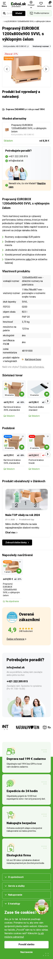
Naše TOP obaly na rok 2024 (22, 515)
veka (28, 259)
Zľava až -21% (11, 54)
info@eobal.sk (16, 667)
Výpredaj (9, 58)
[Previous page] (7, 69)
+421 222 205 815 (17, 681)
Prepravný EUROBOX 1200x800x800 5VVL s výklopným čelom (28, 128)
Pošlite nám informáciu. (32, 367)
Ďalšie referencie (15, 639)
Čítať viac (10, 532)
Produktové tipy (26, 519)
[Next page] (46, 69)
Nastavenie (26, 952)
